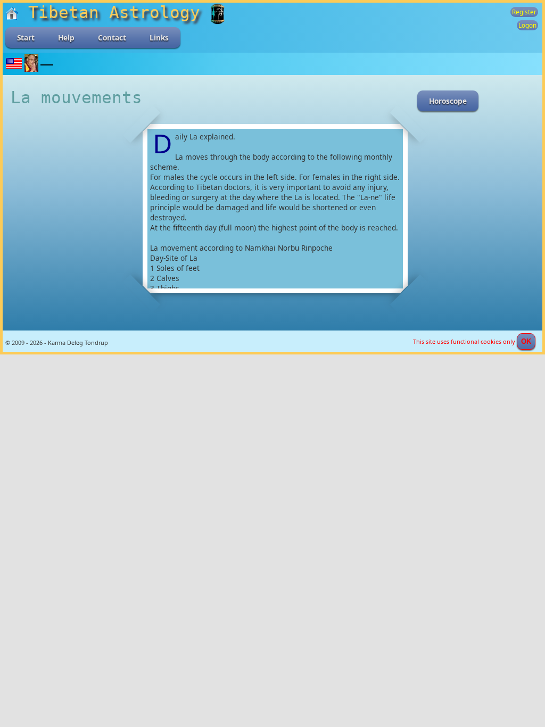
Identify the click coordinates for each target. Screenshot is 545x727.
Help (66, 37)
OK (526, 341)
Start (26, 37)
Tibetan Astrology (114, 12)
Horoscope (448, 101)
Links (159, 37)
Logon (527, 25)
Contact (112, 37)
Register (524, 12)
